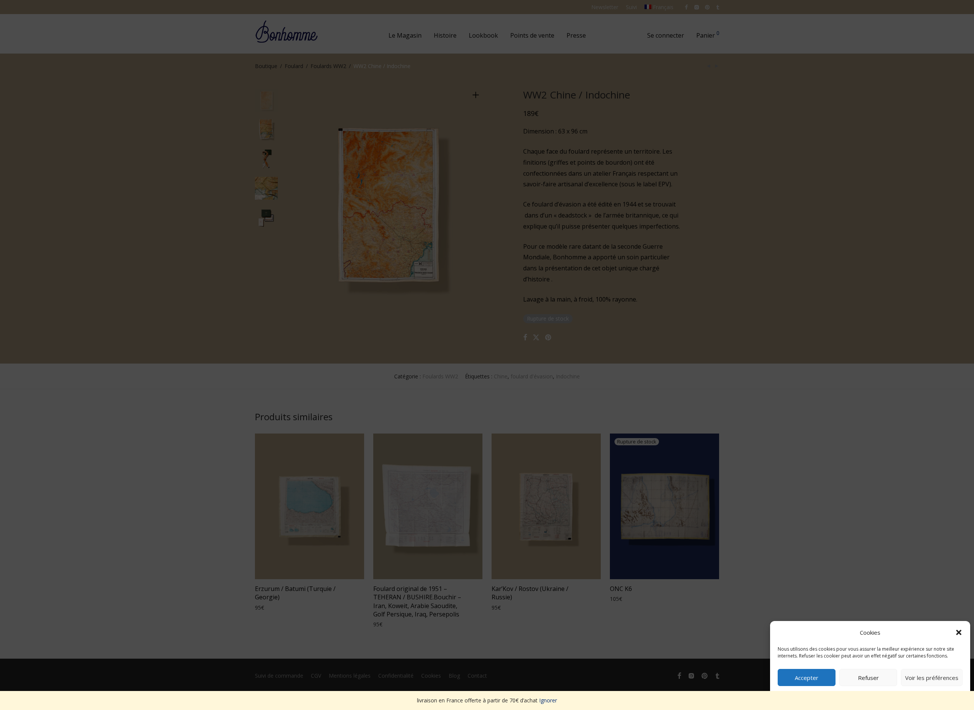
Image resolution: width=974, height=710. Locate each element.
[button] (959, 632)
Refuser (868, 677)
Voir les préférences (931, 677)
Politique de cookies (866, 695)
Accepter (806, 677)
